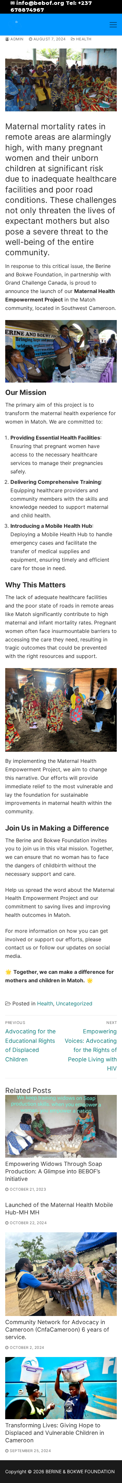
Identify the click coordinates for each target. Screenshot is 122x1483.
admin (16, 39)
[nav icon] (113, 25)
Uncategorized (74, 1003)
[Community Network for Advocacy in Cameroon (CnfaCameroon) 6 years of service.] (61, 1274)
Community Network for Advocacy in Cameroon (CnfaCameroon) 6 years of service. (57, 1329)
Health (83, 39)
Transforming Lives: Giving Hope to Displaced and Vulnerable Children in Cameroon (54, 1433)
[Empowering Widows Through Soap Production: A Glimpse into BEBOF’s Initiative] (61, 1126)
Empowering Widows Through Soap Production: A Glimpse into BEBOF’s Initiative (53, 1171)
